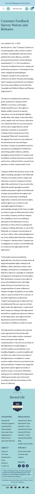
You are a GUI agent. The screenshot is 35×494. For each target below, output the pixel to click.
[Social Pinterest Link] (27, 465)
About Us (4, 451)
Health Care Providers (25, 444)
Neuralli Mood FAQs (25, 438)
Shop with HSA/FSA (8, 441)
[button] (3, 9)
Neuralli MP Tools (24, 423)
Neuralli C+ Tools (24, 426)
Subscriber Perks (7, 432)
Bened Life (19, 480)
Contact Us (5, 466)
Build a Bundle (6, 429)
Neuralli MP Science (25, 420)
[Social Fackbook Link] (19, 465)
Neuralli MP (5, 420)
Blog (19, 441)
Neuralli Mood (6, 426)
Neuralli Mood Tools (25, 429)
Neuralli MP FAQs (24, 432)
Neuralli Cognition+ (8, 423)
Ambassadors (6, 457)
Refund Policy (6, 438)
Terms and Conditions (17, 482)
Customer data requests (23, 455)
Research (4, 463)
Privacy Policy (28, 480)
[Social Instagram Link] (23, 465)
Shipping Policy (6, 435)
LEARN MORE (22, 4)
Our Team (4, 454)
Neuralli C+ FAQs (24, 435)
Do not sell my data (24, 451)
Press (3, 460)
